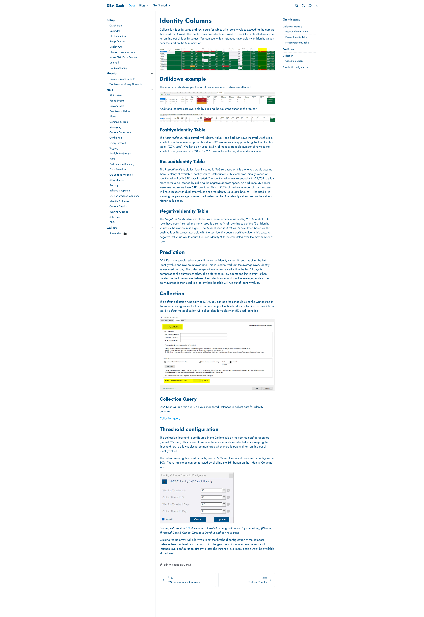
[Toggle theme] (303, 5)
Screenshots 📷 (118, 233)
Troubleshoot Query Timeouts (125, 84)
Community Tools (118, 122)
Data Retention (117, 169)
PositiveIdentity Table (296, 31)
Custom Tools (116, 106)
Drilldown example (292, 26)
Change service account (122, 52)
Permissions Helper (120, 111)
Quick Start (115, 25)
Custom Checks (118, 206)
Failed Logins (116, 101)
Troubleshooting (118, 68)
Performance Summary (121, 164)
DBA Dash (115, 5)
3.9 (188, 528)
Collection (288, 56)
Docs (132, 5)
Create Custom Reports (122, 79)
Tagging (113, 148)
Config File (115, 138)
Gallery (112, 228)
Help (110, 90)
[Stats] (316, 5)
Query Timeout (117, 143)
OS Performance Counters (124, 196)
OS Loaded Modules (120, 175)
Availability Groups (120, 153)
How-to (112, 73)
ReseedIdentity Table (296, 37)
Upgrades (114, 31)
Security (113, 185)
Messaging (115, 127)
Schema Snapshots (119, 190)
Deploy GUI (116, 47)
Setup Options (117, 41)
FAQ (112, 222)
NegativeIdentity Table (297, 42)
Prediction (288, 49)
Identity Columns (119, 201)
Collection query (170, 418)
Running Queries (118, 212)
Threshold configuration (295, 67)
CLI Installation (117, 36)
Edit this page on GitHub (177, 565)
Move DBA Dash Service (123, 57)
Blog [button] (142, 5)
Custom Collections (120, 132)
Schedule (114, 217)
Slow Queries (116, 180)
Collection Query (294, 61)
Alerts (112, 116)
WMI (112, 159)
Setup (111, 20)
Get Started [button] (160, 5)
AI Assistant (115, 95)
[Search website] (296, 5)
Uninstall (114, 62)
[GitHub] (310, 5)
